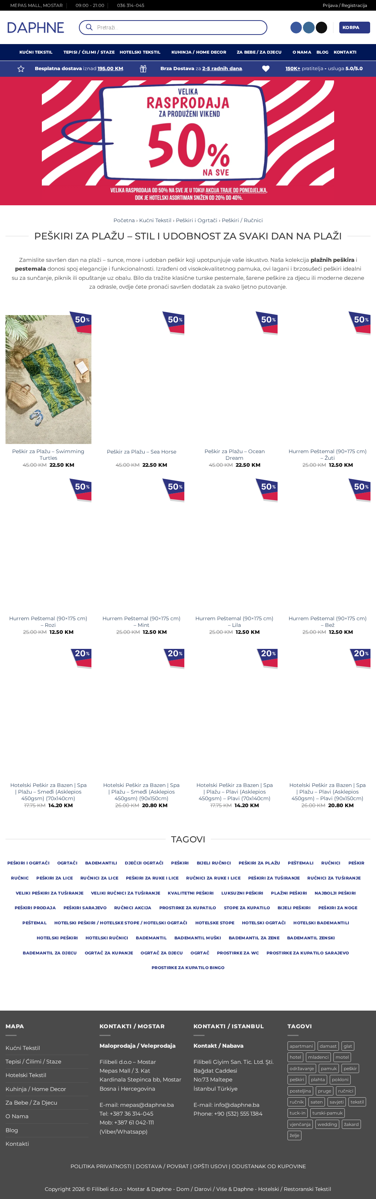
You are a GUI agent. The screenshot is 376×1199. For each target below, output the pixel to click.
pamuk (329, 1068)
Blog (323, 52)
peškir (350, 1068)
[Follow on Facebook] (296, 27)
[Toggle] (84, 1048)
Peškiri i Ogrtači (196, 220)
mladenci (318, 1057)
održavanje (302, 1068)
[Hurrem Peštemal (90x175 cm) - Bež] (327, 546)
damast (328, 1046)
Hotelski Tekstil (140, 52)
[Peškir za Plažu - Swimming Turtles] (48, 379)
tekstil (357, 1102)
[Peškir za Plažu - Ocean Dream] (235, 379)
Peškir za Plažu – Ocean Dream (235, 454)
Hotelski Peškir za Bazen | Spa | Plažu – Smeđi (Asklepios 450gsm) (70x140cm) (48, 791)
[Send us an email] (321, 27)
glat (348, 1046)
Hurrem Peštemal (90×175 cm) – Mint (141, 621)
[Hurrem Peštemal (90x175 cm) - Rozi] (48, 546)
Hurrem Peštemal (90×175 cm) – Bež (328, 621)
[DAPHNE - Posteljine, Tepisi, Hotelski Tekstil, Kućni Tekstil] (36, 27)
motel (342, 1057)
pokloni (340, 1079)
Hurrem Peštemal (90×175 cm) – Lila (234, 621)
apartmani (301, 1046)
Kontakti (345, 52)
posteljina (300, 1091)
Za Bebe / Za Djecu (259, 52)
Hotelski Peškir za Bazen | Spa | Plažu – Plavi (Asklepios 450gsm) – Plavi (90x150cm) (327, 791)
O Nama (302, 52)
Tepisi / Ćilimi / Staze (89, 52)
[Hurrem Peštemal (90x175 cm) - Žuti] (327, 379)
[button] (354, 27)
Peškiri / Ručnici (242, 220)
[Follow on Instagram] (308, 27)
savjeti (337, 1102)
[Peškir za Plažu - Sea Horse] (141, 379)
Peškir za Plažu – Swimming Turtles (48, 454)
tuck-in (298, 1113)
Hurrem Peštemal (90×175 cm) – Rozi (48, 621)
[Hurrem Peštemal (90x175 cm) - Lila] (235, 546)
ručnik (297, 1102)
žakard (351, 1124)
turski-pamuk (327, 1113)
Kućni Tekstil (36, 52)
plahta (318, 1079)
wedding (327, 1124)
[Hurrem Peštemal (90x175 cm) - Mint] (141, 546)
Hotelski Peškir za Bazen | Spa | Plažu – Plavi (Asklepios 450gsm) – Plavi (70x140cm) (234, 791)
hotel (295, 1057)
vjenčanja (300, 1124)
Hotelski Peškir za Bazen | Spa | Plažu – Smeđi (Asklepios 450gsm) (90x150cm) (141, 791)
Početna (124, 220)
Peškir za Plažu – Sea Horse (141, 452)
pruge (324, 1091)
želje (294, 1135)
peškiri (297, 1079)
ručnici (345, 1091)
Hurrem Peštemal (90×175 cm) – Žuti (328, 454)
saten (317, 1102)
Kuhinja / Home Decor (198, 52)
